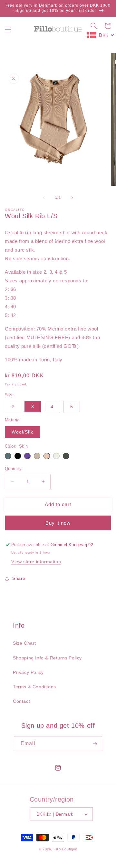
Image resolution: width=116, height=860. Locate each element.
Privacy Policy (28, 672)
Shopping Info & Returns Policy (47, 657)
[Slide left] (44, 198)
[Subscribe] (95, 743)
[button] (8, 29)
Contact (21, 701)
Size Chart (24, 643)
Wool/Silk (22, 431)
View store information (36, 561)
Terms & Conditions (34, 686)
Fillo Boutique (65, 849)
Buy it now (58, 523)
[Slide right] (72, 198)
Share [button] (18, 578)
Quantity (13, 468)
